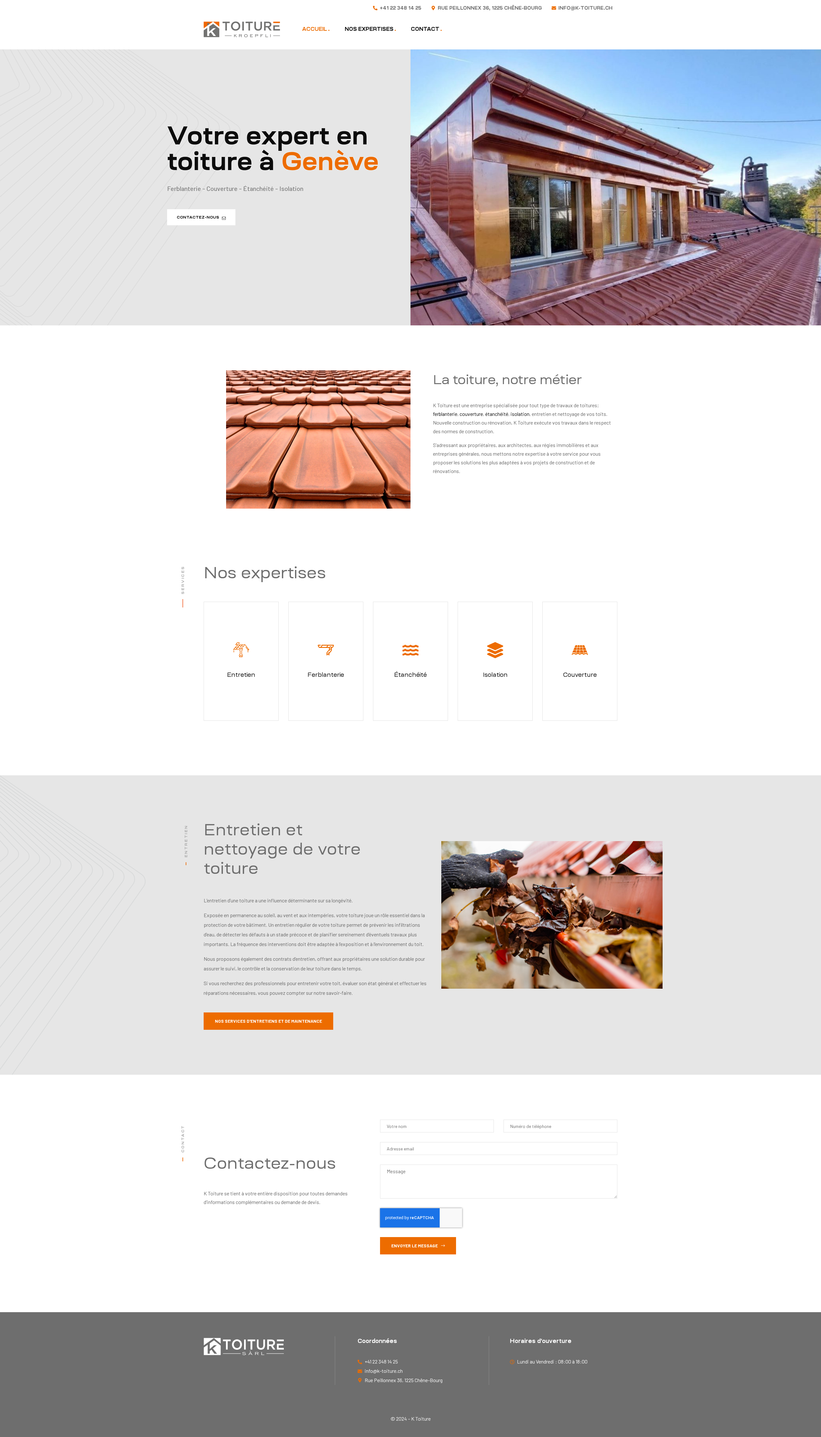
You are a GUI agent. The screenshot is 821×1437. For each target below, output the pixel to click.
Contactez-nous (199, 217)
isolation (520, 414)
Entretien (241, 674)
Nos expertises (369, 29)
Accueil (314, 29)
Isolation (495, 674)
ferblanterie (445, 414)
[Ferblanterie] (326, 650)
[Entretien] (241, 650)
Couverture (580, 674)
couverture (471, 414)
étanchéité (496, 414)
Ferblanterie (326, 674)
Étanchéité (410, 674)
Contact (425, 29)
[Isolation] (495, 650)
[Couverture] (580, 650)
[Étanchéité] (410, 650)
